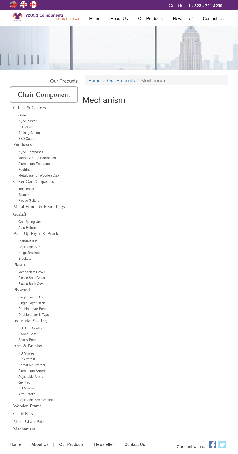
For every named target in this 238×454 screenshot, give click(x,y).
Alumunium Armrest (32, 370)
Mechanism (24, 428)
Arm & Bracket (28, 345)
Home (94, 18)
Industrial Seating (30, 320)
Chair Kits (23, 413)
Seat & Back (27, 339)
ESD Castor (27, 138)
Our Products (150, 18)
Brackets (24, 258)
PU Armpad (26, 388)
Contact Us (213, 18)
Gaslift (19, 214)
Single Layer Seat (31, 297)
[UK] (23, 4)
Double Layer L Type (33, 314)
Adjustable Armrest (32, 376)
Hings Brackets (29, 252)
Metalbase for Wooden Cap (38, 175)
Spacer (23, 194)
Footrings (25, 169)
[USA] (13, 4)
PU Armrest (26, 353)
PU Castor (25, 126)
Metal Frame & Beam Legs (39, 206)
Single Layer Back (31, 302)
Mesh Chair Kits (28, 421)
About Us (119, 18)
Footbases (22, 144)
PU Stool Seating (30, 328)
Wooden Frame (27, 405)
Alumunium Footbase (34, 163)
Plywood (21, 289)
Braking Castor (29, 132)
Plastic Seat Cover (31, 277)
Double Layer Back (32, 308)
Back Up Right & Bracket (37, 233)
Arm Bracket (27, 394)
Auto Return (27, 227)
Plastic (19, 264)
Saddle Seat (27, 333)
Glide (22, 115)
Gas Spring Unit (30, 221)
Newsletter (183, 18)
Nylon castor (27, 121)
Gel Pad (24, 382)
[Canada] (33, 4)
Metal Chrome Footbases (37, 157)
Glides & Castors (29, 107)
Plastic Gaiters (29, 200)
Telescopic (26, 188)
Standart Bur (27, 241)
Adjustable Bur (29, 246)
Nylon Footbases (30, 152)
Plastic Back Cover (32, 283)
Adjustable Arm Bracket (35, 399)
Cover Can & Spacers (33, 181)
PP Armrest (26, 359)
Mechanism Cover (31, 272)
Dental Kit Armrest (31, 364)
